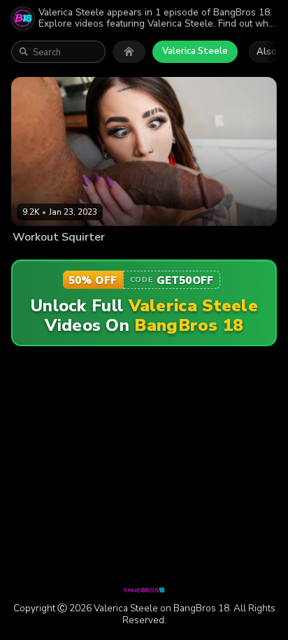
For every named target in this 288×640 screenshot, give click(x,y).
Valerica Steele (195, 51)
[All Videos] (129, 52)
